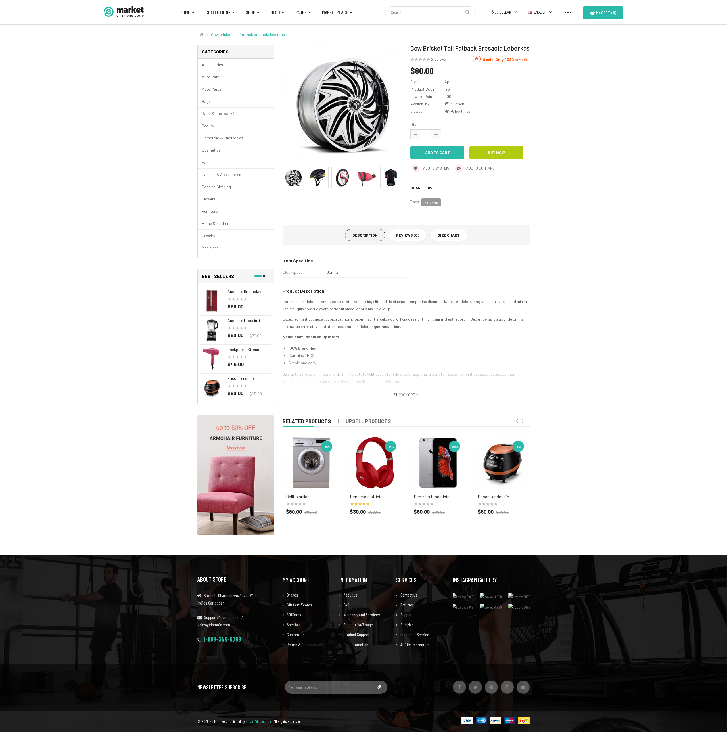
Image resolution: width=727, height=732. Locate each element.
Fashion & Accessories (221, 174)
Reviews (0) (407, 235)
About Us (351, 594)
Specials (294, 624)
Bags (206, 101)
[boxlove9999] (464, 596)
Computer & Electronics (222, 137)
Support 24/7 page (358, 624)
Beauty (208, 125)
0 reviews (438, 59)
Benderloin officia (366, 496)
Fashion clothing (216, 186)
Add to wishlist (436, 168)
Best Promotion (356, 644)
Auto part (210, 76)
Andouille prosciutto (245, 320)
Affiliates (294, 614)
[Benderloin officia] (374, 462)
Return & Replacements (306, 644)
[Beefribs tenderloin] (438, 462)
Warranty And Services (362, 614)
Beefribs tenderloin (432, 496)
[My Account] (568, 12)
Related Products (307, 421)
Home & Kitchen (215, 223)
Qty (413, 124)
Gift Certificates (299, 604)
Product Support (356, 634)
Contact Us (408, 594)
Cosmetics (211, 150)
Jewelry (208, 235)
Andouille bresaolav (244, 291)
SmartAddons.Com (259, 721)
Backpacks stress (243, 349)
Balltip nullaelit (299, 496)
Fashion (209, 162)
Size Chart (449, 235)
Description (365, 235)
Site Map (407, 624)
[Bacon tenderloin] (211, 387)
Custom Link (296, 634)
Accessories (212, 64)
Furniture (210, 211)
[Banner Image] (235, 474)
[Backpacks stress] (211, 358)
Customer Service (414, 634)
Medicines (210, 247)
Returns (406, 604)
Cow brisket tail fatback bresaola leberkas (248, 35)
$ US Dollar (502, 11)
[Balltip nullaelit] (310, 462)
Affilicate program (415, 644)
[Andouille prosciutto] (211, 329)
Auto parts (211, 89)
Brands (292, 594)
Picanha (431, 202)
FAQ (346, 604)
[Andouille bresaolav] (211, 300)
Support (406, 614)
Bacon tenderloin (242, 378)
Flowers (209, 198)
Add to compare (480, 168)
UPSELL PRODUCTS (368, 421)
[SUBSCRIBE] (378, 687)
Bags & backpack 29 (220, 113)
